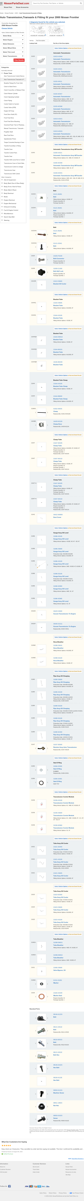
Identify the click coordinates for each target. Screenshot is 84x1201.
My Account (36, 1167)
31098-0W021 (58, 942)
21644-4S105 (57, 315)
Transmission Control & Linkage (13, 167)
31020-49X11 (57, 81)
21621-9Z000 (57, 847)
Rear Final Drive (9, 135)
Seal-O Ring (57, 769)
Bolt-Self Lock (58, 271)
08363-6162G (57, 1115)
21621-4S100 (57, 859)
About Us (2, 1167)
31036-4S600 (57, 813)
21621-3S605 (57, 873)
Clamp (55, 411)
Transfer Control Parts (10, 153)
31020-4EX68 (57, 106)
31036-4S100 (57, 800)
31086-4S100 (57, 561)
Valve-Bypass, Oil (59, 970)
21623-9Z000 (57, 894)
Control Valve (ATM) (10, 107)
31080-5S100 (57, 706)
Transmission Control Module (63, 803)
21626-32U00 (57, 993)
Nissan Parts (8, 7)
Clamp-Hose (57, 424)
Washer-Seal (57, 995)
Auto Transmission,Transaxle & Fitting (15, 79)
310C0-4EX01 (57, 131)
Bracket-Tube (58, 305)
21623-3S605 (57, 907)
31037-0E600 (57, 744)
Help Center (36, 1172)
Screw (55, 1118)
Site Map (68, 1174)
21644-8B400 (57, 396)
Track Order (36, 1169)
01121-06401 (57, 208)
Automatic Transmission (61, 59)
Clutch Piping (8, 100)
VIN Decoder (3, 1172)
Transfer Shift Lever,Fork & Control (14, 160)
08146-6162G (57, 1065)
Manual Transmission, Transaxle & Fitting (15, 128)
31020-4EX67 (57, 94)
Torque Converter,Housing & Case (14, 142)
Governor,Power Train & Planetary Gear (15, 125)
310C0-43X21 (57, 119)
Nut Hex (56, 1105)
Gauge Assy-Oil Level (60, 539)
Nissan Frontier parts (72, 1130)
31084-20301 (57, 779)
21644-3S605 (57, 303)
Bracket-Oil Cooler (59, 284)
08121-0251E (57, 1027)
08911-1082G (57, 1103)
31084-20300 (57, 766)
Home (1, 13)
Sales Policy (43, 1193)
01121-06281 (57, 194)
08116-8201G (57, 1039)
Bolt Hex (56, 1055)
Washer (55, 983)
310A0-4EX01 (57, 173)
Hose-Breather (58, 648)
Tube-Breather (58, 945)
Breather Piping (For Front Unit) (13, 83)
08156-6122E (57, 1077)
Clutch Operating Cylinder (11, 97)
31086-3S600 (57, 549)
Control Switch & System (11, 104)
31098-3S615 (57, 645)
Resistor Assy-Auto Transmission (65, 747)
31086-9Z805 (57, 598)
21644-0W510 (58, 337)
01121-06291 (57, 231)
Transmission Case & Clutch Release (15, 163)
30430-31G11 (57, 624)
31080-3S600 (57, 679)
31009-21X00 (57, 268)
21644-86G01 (57, 349)
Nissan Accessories (22, 7)
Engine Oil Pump (9, 111)
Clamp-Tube (57, 445)
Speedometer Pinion (10, 139)
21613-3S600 (57, 281)
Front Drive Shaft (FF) (10, 114)
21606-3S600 (57, 967)
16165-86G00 (57, 362)
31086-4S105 (57, 536)
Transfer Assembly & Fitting (12, 146)
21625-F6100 (57, 256)
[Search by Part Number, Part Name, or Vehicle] (81, 3)
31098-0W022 (58, 955)
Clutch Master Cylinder (11, 93)
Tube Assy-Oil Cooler (60, 849)
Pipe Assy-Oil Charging (61, 682)
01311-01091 (57, 980)
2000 (16, 13)
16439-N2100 (57, 421)
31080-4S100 (57, 692)
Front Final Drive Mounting (12, 121)
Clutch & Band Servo (10, 86)
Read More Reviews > (78, 1158)
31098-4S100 (57, 658)
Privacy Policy (63, 1193)
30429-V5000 (57, 611)
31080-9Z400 (57, 732)
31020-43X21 (57, 69)
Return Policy (52, 1193)
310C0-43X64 (57, 56)
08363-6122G (57, 1090)
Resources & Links (71, 1172)
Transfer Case (8, 149)
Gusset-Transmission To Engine (64, 614)
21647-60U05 (57, 443)
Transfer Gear (8, 156)
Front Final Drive (9, 118)
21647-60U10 (57, 458)
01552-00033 (57, 409)
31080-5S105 (57, 718)
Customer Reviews (5, 1169)
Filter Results (19, 60)
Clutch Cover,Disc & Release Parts (14, 90)
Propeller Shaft (8, 132)
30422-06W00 (58, 514)
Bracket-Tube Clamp (60, 386)
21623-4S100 (57, 919)
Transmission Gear (9, 170)
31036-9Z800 (57, 825)
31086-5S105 (57, 573)
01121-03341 (57, 243)
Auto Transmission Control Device (14, 76)
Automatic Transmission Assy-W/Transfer (67, 175)
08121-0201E (57, 1052)
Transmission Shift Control (12, 173)
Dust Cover (57, 517)
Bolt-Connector (58, 258)
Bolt (54, 197)
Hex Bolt (56, 1067)
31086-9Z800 (57, 586)
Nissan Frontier (9, 13)
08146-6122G (57, 1014)
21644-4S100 (57, 383)
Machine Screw (58, 1093)
